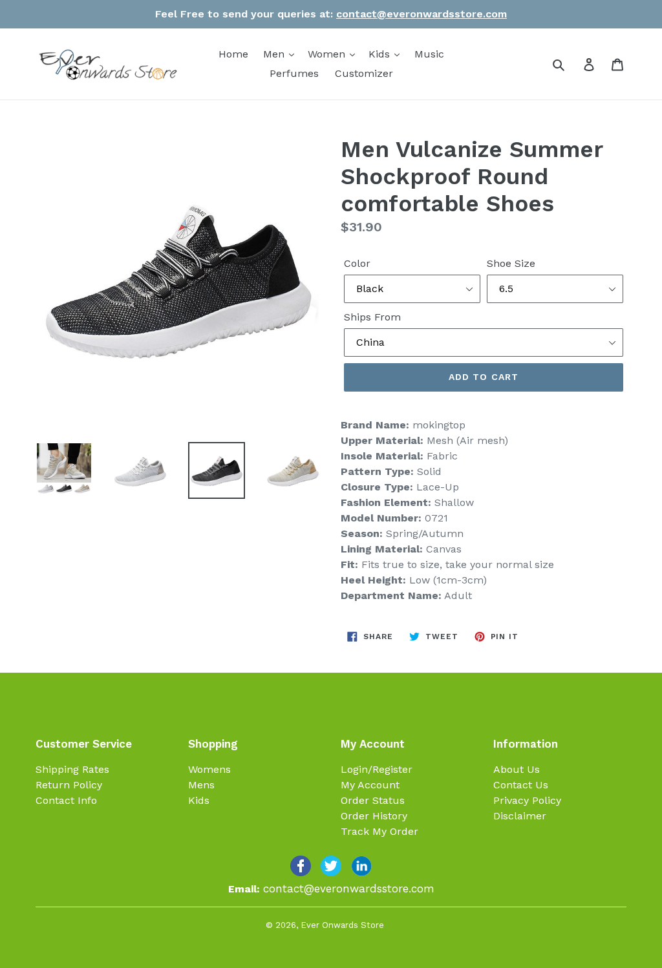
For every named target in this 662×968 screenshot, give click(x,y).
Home (233, 54)
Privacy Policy (527, 800)
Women (328, 54)
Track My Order (379, 831)
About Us (516, 769)
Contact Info (66, 800)
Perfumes (294, 73)
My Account (370, 785)
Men (275, 54)
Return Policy (69, 785)
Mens (201, 785)
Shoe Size (511, 263)
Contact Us (520, 785)
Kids (380, 54)
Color (357, 263)
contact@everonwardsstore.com (421, 14)
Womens (209, 769)
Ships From (372, 317)
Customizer (364, 73)
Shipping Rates (72, 769)
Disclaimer (519, 816)
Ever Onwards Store (342, 925)
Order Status (373, 800)
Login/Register (376, 769)
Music (429, 54)
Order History (374, 816)
